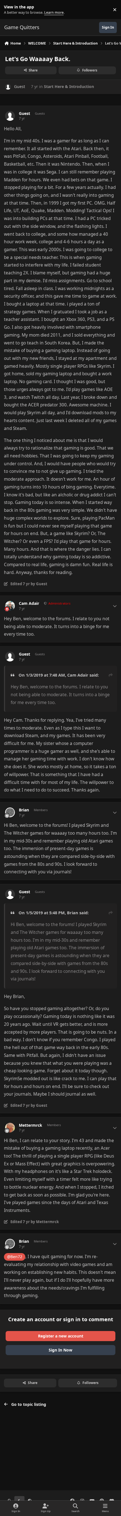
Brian (24, 810)
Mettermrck (30, 1125)
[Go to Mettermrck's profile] (10, 1128)
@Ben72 (14, 1256)
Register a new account (60, 1336)
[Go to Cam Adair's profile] (10, 606)
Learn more (11, 9)
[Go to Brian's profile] (10, 812)
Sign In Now (60, 1350)
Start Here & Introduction (69, 86)
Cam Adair (29, 603)
